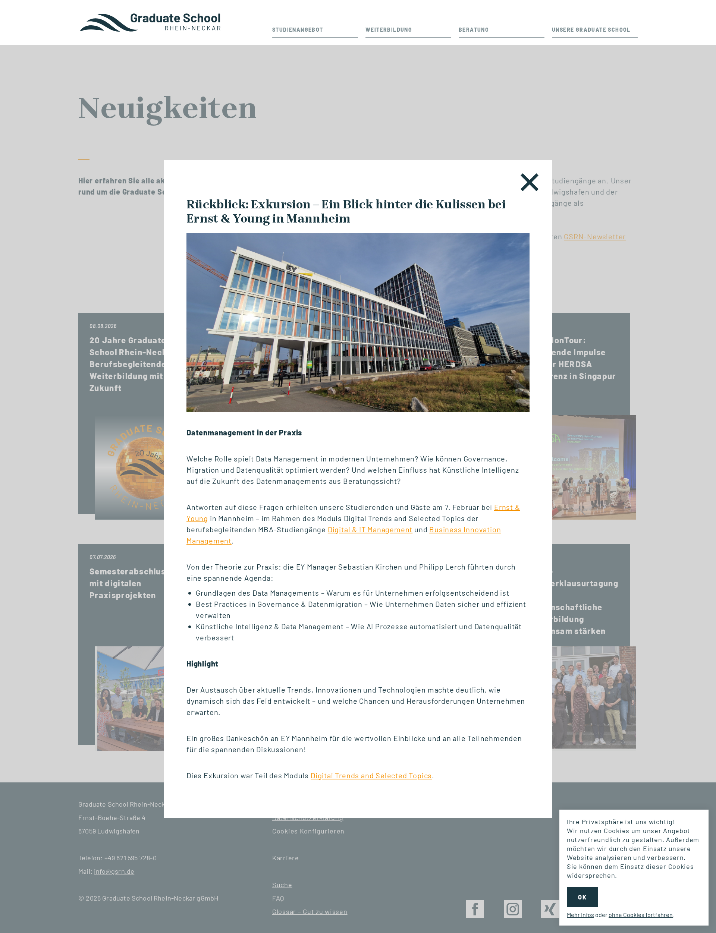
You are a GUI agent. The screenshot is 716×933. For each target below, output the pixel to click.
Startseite (151, 22)
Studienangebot (297, 29)
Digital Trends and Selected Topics (371, 775)
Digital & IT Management (370, 529)
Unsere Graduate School (591, 29)
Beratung (474, 29)
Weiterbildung (388, 29)
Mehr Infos (580, 914)
